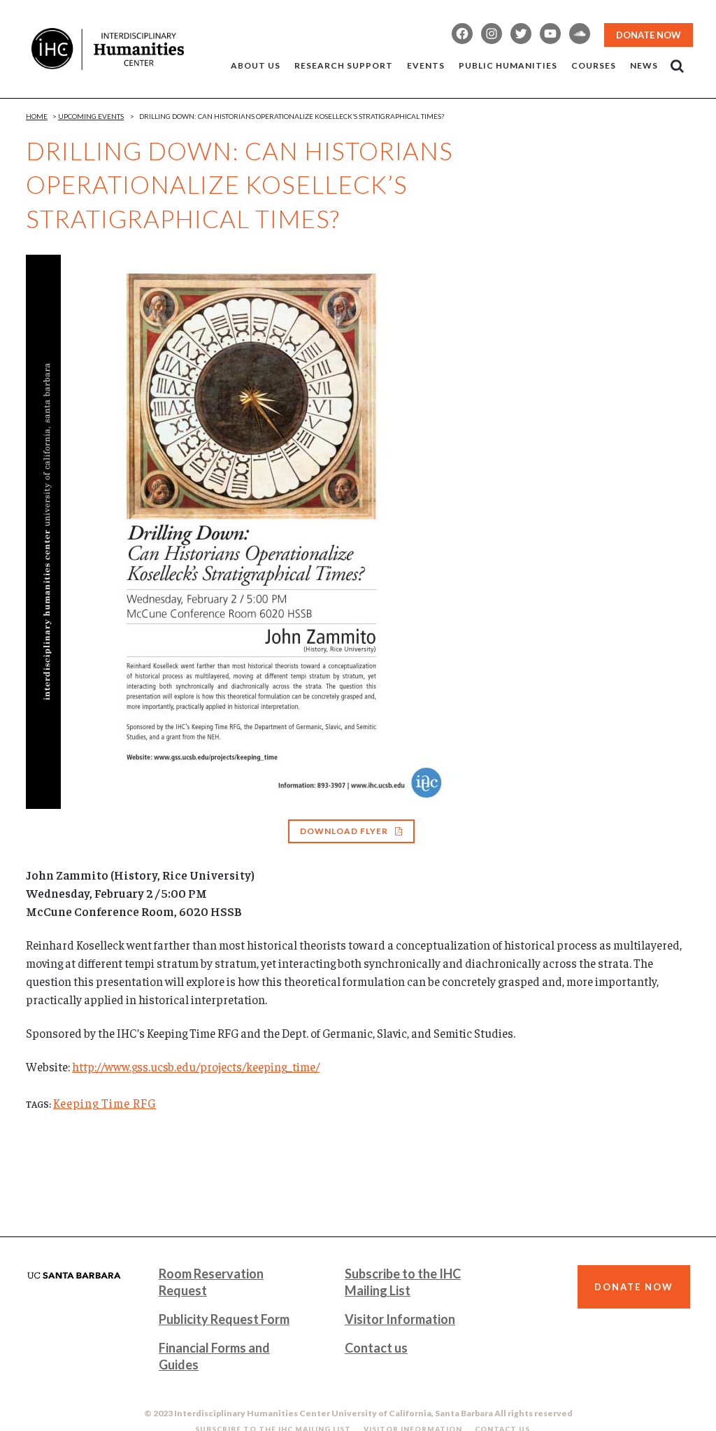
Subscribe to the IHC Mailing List (403, 1282)
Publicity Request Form (224, 1319)
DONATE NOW (648, 35)
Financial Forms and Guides (214, 1356)
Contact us (376, 1347)
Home (37, 116)
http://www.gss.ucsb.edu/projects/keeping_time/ (196, 1066)
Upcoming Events (91, 116)
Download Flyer (344, 831)
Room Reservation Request (211, 1282)
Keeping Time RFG (104, 1103)
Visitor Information (400, 1319)
